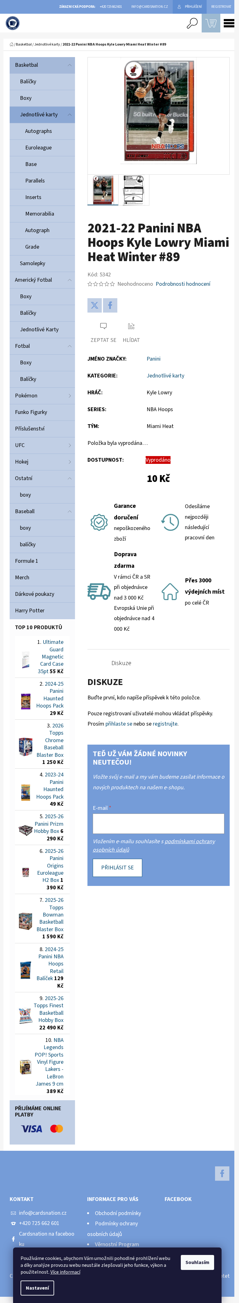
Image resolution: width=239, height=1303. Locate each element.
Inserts (33, 197)
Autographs (38, 131)
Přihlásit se (117, 868)
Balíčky (28, 81)
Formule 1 (26, 561)
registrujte (165, 724)
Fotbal (22, 346)
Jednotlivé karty (39, 115)
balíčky (27, 544)
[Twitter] (94, 305)
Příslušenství (30, 429)
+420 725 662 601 (39, 1223)
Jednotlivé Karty (39, 329)
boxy (25, 495)
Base (31, 164)
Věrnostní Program (117, 1244)
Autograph (37, 230)
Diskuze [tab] (121, 663)
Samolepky (32, 263)
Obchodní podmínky (118, 1213)
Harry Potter (30, 611)
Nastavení (37, 1288)
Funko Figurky (31, 412)
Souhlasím (197, 1262)
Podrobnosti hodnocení (183, 284)
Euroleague (38, 148)
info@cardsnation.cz (43, 1213)
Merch (22, 577)
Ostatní (23, 478)
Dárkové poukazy (34, 594)
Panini (154, 359)
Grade (32, 247)
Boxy (25, 98)
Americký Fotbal (33, 280)
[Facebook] (110, 305)
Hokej (21, 462)
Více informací (65, 1272)
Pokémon (26, 396)
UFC (20, 445)
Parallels (35, 181)
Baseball (25, 511)
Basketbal (26, 65)
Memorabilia (39, 214)
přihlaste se (118, 724)
